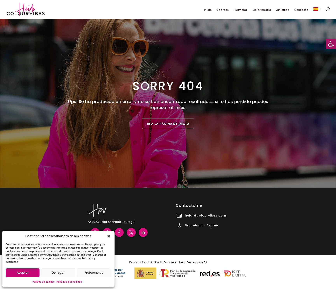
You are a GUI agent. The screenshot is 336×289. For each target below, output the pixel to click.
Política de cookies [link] (43, 281)
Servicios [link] (241, 10)
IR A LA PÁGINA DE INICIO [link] (168, 123)
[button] (109, 236)
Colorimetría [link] (262, 10)
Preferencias (93, 273)
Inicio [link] (208, 10)
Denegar (58, 273)
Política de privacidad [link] (69, 281)
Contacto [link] (301, 10)
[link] (331, 44)
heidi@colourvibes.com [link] (205, 215)
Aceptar (23, 273)
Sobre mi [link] (223, 10)
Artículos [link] (282, 10)
